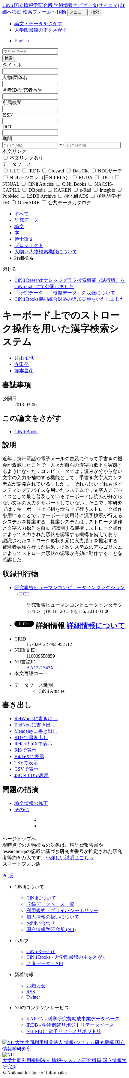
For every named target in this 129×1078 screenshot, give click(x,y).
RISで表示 (25, 750)
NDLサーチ (109, 170)
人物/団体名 (15, 77)
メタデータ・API (44, 963)
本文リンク (14, 151)
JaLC (14, 170)
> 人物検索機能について (51, 251)
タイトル (12, 64)
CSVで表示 (26, 769)
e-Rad (85, 190)
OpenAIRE (28, 202)
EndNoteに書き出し (35, 724)
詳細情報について (96, 625)
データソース (16, 164)
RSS (30, 991)
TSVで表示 (26, 762)
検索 (95, 12)
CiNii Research (41, 951)
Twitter (33, 997)
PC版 (7, 875)
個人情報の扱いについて (52, 916)
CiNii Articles (40, 184)
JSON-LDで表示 (31, 775)
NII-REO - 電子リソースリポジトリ (63, 1031)
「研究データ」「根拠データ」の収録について (64, 292)
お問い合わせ (40, 923)
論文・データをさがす (38, 23)
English (21, 40)
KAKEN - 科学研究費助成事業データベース (73, 1018)
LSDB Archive (41, 196)
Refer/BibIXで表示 (33, 743)
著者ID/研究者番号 (22, 90)
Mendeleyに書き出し (35, 731)
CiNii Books (74, 184)
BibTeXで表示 (29, 756)
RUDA (85, 177)
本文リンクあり (25, 157)
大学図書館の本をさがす (40, 29)
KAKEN (63, 190)
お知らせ (36, 985)
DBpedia (37, 190)
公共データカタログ (69, 202)
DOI (6, 126)
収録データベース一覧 (50, 904)
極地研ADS (76, 196)
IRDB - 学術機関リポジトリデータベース (70, 1025)
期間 (7, 138)
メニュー (77, 12)
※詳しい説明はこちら (70, 857)
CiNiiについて (41, 897)
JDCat (107, 177)
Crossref (56, 170)
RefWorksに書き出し (36, 718)
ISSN (7, 114)
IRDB (34, 170)
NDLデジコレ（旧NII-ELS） (39, 177)
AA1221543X (40, 667)
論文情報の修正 (31, 803)
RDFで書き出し (31, 737)
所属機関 (12, 102)
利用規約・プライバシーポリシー (62, 910)
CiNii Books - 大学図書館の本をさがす (66, 957)
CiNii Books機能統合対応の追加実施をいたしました (69, 299)
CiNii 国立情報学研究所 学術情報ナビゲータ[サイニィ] (60, 5)
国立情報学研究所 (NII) (51, 929)
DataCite (81, 170)
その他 (21, 809)
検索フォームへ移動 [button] (44, 11)
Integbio (107, 190)
